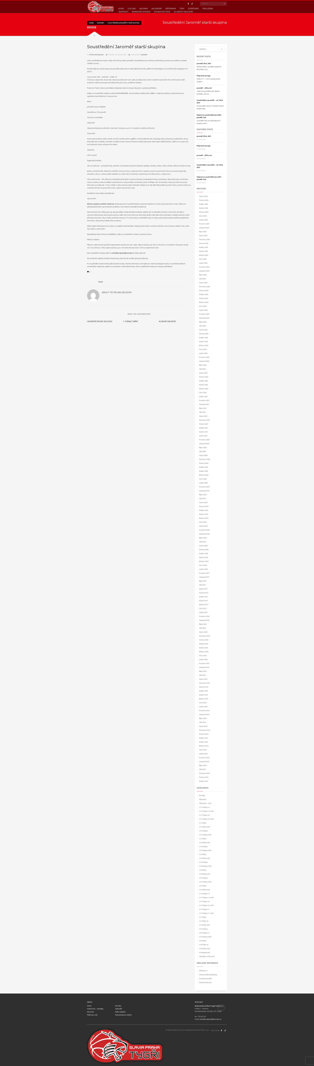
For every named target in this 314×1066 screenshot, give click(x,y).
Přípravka (202, 799)
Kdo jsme (90, 1012)
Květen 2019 (203, 510)
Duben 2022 (203, 385)
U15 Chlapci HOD (205, 882)
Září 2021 (202, 412)
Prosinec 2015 (204, 663)
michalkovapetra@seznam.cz (210, 1019)
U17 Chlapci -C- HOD (206, 913)
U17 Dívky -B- (204, 921)
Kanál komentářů (205, 978)
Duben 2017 (203, 600)
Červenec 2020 (204, 459)
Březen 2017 (203, 604)
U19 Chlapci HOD (205, 937)
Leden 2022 (203, 396)
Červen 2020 (203, 463)
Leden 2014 (203, 754)
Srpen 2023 (203, 330)
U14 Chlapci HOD (205, 866)
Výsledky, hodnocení (207, 956)
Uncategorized (204, 952)
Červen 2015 (203, 687)
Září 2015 (202, 675)
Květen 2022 (203, 381)
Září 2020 (202, 451)
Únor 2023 (203, 349)
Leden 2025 (203, 263)
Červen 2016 (203, 640)
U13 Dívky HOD (204, 858)
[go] (224, 3)
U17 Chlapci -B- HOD (206, 905)
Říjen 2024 (203, 275)
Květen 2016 (203, 644)
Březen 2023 (203, 345)
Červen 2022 (203, 377)
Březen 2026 (203, 212)
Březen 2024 (203, 302)
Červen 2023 (203, 334)
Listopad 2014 (204, 714)
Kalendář (118, 1009)
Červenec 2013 (204, 773)
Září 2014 (202, 722)
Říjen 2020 (203, 447)
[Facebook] (188, 4)
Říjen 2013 (203, 765)
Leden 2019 (203, 526)
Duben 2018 (203, 557)
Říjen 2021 (203, 408)
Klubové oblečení (167, 321)
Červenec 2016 (204, 636)
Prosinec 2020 (204, 440)
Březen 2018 (203, 561)
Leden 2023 (203, 353)
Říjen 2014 (203, 718)
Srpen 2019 (203, 502)
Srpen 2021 (203, 416)
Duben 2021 (203, 432)
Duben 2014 (203, 742)
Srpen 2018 (203, 546)
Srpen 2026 (203, 196)
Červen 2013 (203, 777)
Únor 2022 (203, 392)
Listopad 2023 (204, 318)
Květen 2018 (203, 553)
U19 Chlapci (203, 929)
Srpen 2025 (203, 235)
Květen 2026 (203, 204)
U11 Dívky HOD (204, 827)
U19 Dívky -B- (204, 944)
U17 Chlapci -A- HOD (206, 897)
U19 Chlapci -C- (204, 933)
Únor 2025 (203, 259)
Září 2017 (202, 585)
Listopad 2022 (204, 361)
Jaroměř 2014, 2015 (204, 63)
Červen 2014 (203, 734)
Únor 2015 (203, 703)
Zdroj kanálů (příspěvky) (208, 975)
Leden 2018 (203, 569)
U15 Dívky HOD (204, 889)
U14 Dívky (202, 870)
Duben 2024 (203, 298)
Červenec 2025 (204, 239)
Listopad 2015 (204, 667)
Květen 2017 (203, 597)
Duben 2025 (203, 251)
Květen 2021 (203, 428)
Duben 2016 (203, 648)
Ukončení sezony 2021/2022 (99, 321)
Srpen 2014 (203, 726)
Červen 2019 (203, 506)
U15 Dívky (202, 886)
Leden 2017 (203, 612)
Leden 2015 (203, 706)
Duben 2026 (203, 208)
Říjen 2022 (203, 365)
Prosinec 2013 (204, 758)
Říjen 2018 (203, 538)
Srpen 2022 (203, 373)
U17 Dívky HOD (204, 925)
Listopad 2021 (204, 404)
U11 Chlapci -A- (204, 807)
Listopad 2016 (204, 620)
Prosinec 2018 (204, 530)
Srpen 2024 (203, 283)
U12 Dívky (202, 838)
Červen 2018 (203, 549)
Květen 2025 (203, 247)
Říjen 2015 (203, 671)
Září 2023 (202, 326)
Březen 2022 (203, 389)
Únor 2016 (203, 655)
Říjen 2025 (203, 231)
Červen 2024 (203, 290)
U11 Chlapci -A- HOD (206, 811)
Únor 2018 (203, 565)
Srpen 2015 (203, 679)
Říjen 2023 (203, 322)
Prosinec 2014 (204, 710)
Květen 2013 (203, 781)
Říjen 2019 (203, 495)
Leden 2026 (203, 220)
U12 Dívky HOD (204, 842)
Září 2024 (202, 279)
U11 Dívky (202, 823)
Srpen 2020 (203, 455)
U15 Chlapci (203, 878)
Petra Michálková (96, 55)
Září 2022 (202, 369)
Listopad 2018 (204, 534)
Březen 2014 (203, 746)
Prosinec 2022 (204, 357)
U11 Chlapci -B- (204, 815)
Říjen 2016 (203, 624)
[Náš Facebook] (221, 1030)
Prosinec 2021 (204, 400)
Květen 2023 (203, 337)
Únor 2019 (203, 522)
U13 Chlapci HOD (205, 850)
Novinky (144, 55)
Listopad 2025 (204, 228)
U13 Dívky (202, 854)
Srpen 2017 (203, 589)
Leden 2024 (203, 310)
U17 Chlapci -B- (204, 901)
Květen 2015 (203, 691)
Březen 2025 (203, 255)
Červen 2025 (203, 243)
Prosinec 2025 (204, 224)
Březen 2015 (203, 699)
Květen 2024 (203, 294)
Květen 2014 (203, 738)
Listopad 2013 (204, 761)
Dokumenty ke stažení (123, 1015)
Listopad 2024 (204, 271)
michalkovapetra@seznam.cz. (123, 253)
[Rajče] (192, 4)
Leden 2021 (203, 436)
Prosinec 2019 (204, 487)
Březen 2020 (203, 475)
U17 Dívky (202, 917)
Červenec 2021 (204, 420)
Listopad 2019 (204, 491)
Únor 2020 (203, 479)
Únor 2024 (203, 306)
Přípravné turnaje (203, 76)
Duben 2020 (203, 471)
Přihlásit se (203, 971)
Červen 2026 (203, 200)
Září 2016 (202, 628)
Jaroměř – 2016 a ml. (204, 88)
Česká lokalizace (205, 982)
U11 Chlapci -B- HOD (206, 819)
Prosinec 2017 (204, 573)
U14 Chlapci (203, 862)
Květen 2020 (203, 467)
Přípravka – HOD (205, 803)
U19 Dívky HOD (204, 948)
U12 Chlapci (203, 831)
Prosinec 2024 (204, 267)
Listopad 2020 (204, 443)
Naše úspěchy (120, 1012)
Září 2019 (202, 498)
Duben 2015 (203, 695)
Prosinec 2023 (204, 314)
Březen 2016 (203, 652)
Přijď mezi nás (92, 1015)
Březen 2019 (203, 518)
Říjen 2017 (203, 581)
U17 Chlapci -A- (204, 893)
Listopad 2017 (204, 577)
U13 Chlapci (203, 846)
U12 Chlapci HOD (205, 835)
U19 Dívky (202, 941)
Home (89, 1006)
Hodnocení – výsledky (95, 1009)
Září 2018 (202, 542)
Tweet (100, 282)
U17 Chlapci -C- (204, 909)
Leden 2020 (203, 483)
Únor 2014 (203, 750)
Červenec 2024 (204, 286)
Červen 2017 (203, 593)
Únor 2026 (203, 216)
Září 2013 (202, 769)
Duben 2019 (203, 514)
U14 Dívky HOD (204, 874)
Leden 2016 (203, 659)
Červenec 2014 (204, 730)
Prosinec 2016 (204, 616)
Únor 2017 (203, 608)
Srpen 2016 (203, 632)
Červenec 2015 (204, 683)
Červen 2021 (203, 424)
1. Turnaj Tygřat (130, 321)
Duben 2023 (203, 341)
